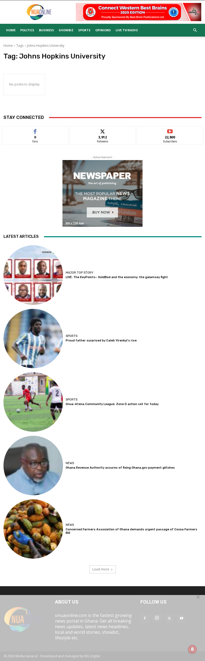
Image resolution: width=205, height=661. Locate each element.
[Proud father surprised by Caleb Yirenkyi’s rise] (33, 338)
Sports (84, 30)
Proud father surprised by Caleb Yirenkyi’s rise (101, 340)
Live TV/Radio (127, 30)
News (70, 463)
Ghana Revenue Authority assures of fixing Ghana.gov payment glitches (120, 467)
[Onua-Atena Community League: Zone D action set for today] (33, 402)
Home (10, 30)
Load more (100, 569)
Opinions (103, 30)
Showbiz (66, 30)
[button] (194, 30)
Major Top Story (79, 272)
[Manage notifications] (192, 649)
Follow (102, 130)
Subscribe (170, 130)
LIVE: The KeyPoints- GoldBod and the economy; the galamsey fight (117, 277)
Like (35, 130)
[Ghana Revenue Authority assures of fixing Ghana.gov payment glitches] (33, 465)
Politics (27, 30)
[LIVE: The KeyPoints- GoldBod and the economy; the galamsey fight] (33, 275)
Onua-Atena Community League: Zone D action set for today (112, 404)
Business (46, 30)
